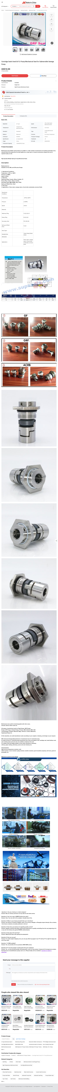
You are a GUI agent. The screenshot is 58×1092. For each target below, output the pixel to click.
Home (2, 10)
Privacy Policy (50, 1086)
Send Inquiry (15, 75)
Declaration (43, 1086)
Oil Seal (11, 1061)
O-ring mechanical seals (6, 1041)
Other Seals (18, 1061)
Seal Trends (13, 1078)
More (2, 1081)
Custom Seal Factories (41, 1072)
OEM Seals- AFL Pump (48, 1047)
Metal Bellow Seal (19, 1044)
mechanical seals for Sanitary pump (36, 1044)
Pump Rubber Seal (49, 1075)
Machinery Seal (17, 1072)
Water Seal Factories (28, 1072)
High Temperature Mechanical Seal (10, 1065)
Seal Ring (5, 1061)
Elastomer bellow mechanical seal (36, 1041)
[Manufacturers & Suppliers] (29, 2)
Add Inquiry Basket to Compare (29, 54)
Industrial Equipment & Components (12, 10)
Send (13, 984)
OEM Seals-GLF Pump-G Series (22, 1047)
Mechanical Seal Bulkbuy (24, 1078)
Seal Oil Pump (16, 1075)
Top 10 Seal (5, 1078)
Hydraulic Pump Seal (26, 1075)
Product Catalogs (21, 1039)
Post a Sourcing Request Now (42, 984)
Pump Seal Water (6, 1075)
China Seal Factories (7, 1072)
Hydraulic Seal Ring (38, 1075)
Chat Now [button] (44, 75)
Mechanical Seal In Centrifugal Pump (32, 1061)
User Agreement (37, 1086)
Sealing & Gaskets (24, 10)
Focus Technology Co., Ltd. (20, 1086)
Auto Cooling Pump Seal (48, 1044)
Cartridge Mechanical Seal (42, 10)
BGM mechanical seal (6, 1047)
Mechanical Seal (32, 10)
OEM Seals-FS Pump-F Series (35, 1047)
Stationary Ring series (20, 1041)
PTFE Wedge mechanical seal (49, 1041)
